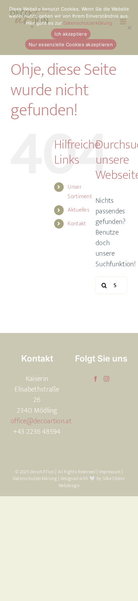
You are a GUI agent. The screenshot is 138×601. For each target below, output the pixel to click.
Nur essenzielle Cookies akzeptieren (71, 44)
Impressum (110, 472)
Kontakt (77, 224)
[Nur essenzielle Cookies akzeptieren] (129, 27)
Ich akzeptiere (70, 34)
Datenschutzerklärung (35, 478)
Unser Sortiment (80, 191)
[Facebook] (95, 379)
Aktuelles (78, 210)
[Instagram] (106, 379)
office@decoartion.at (41, 421)
